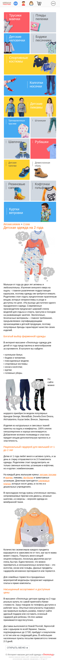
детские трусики (48, 474)
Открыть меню (17, 648)
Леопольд (48, 654)
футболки (28, 477)
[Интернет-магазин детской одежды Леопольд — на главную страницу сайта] (7, 3)
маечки (9, 477)
